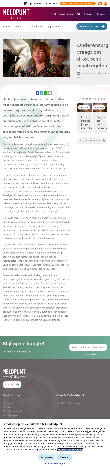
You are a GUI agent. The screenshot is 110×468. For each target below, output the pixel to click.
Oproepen (54, 26)
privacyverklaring (91, 354)
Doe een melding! (89, 26)
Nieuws (19, 26)
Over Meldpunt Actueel (73, 403)
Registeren (88, 14)
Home (6, 26)
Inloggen (101, 14)
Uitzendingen (35, 26)
